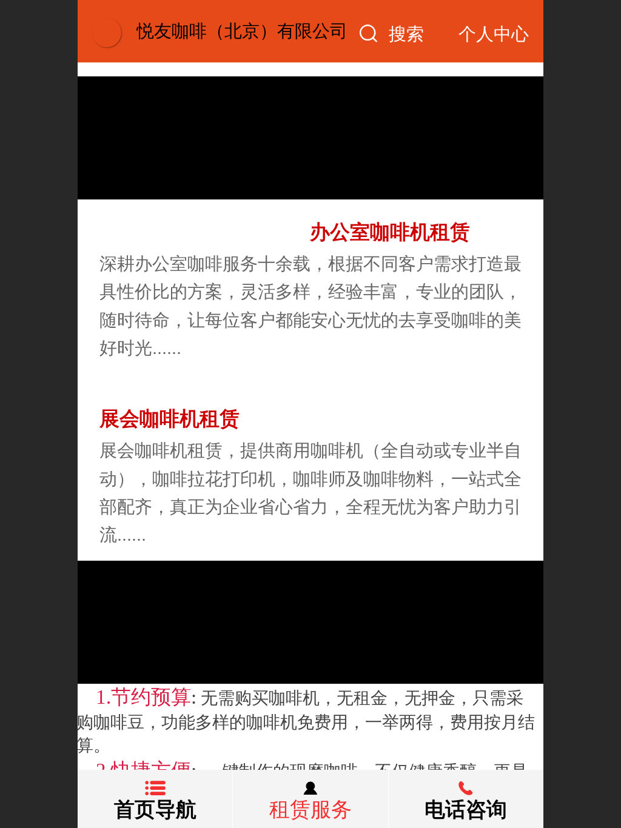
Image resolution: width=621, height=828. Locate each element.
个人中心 (493, 34)
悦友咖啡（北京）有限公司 (241, 31)
